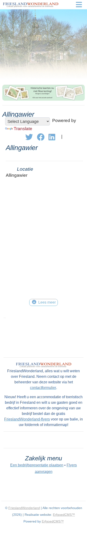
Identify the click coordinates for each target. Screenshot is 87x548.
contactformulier (43, 388)
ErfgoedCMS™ (64, 514)
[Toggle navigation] (78, 4)
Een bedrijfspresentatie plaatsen (36, 465)
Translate (23, 128)
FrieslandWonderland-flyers (27, 419)
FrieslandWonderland (24, 508)
